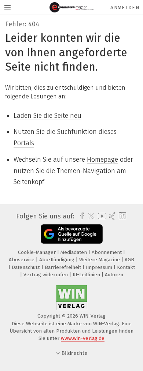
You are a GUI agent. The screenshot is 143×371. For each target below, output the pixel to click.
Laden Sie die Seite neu (47, 116)
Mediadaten (74, 252)
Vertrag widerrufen (46, 274)
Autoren (114, 274)
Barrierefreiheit (63, 267)
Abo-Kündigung (57, 259)
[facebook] (80, 216)
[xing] (111, 216)
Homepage (102, 159)
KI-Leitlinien (87, 274)
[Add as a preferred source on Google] (72, 234)
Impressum (100, 267)
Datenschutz (26, 267)
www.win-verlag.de (82, 338)
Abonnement (107, 252)
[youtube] (100, 216)
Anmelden (124, 7)
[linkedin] (121, 216)
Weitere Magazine (100, 259)
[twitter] (89, 216)
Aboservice (22, 259)
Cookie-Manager (37, 252)
